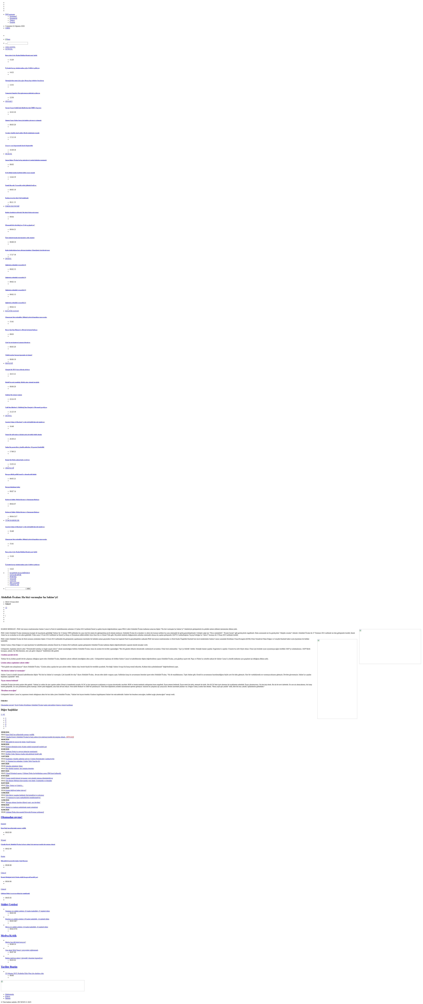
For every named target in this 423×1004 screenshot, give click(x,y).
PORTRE (13, 577)
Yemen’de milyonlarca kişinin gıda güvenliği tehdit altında (23, 434)
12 (6, 608)
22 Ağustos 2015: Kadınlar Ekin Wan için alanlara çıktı (24, 973)
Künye (7, 996)
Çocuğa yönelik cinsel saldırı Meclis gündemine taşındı (22, 133)
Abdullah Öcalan (37, 705)
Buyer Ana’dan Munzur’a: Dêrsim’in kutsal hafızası (21, 330)
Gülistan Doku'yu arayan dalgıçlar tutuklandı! (21, 751)
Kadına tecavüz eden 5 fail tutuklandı (16, 198)
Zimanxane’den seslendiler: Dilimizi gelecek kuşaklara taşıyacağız (26, 317)
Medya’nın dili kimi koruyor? (15, 942)
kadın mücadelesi (50, 705)
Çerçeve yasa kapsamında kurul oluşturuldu (19, 145)
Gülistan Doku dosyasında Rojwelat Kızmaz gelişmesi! (25, 812)
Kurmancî (13, 16)
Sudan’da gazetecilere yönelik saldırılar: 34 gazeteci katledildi (24, 447)
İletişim (7, 998)
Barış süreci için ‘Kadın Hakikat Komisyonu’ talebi (21, 55)
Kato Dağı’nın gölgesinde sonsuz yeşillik (20, 735)
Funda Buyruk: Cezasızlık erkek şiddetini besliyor (20, 185)
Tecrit (17, 705)
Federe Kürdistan (25, 705)
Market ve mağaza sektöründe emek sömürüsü (22, 807)
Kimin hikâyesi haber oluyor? (16, 790)
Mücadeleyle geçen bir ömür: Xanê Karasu (20, 742)
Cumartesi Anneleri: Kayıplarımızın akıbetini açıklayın (22, 93)
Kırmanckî (13, 18)
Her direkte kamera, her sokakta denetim (20, 768)
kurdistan (69, 705)
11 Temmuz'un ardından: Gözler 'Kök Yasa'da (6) (23, 761)
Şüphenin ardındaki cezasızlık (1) (15, 303)
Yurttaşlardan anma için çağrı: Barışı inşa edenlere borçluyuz (24, 80)
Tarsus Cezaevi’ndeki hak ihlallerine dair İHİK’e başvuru (23, 108)
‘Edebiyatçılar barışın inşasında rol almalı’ (18, 355)
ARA (28, 589)
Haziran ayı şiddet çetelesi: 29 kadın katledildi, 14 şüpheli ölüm (27, 919)
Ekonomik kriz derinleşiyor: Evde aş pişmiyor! (20, 225)
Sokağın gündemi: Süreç (14, 766)
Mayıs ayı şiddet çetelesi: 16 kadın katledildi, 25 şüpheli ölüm (26, 927)
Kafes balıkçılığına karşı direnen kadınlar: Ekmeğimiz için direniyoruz (27, 250)
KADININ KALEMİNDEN (20, 573)
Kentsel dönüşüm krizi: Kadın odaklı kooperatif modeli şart (26, 747)
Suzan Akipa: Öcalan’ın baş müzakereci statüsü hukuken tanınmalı (26, 160)
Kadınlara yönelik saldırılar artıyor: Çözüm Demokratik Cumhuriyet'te (30, 759)
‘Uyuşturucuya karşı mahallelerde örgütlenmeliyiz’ (23, 798)
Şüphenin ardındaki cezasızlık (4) (15, 265)
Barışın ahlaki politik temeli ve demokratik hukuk (20, 474)
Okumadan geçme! (7, 705)
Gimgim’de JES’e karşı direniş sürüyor (17, 369)
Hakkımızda (9, 994)
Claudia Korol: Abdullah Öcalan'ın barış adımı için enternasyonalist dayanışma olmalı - (40, 737)
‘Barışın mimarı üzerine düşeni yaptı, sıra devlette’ (23, 802)
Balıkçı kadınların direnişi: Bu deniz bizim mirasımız (22, 212)
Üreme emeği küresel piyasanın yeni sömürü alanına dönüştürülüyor (29, 778)
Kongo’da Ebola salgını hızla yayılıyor (17, 460)
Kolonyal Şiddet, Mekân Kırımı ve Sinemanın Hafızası (22, 499)
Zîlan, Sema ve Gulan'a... (14, 785)
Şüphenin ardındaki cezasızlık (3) (15, 277)
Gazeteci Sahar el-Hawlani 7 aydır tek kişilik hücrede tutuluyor (25, 422)
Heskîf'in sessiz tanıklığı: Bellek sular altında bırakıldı (22, 382)
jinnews (58, 705)
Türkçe (12, 20)
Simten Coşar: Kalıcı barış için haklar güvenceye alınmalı (23, 120)
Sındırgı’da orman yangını (13, 395)
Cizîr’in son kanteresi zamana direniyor (17, 342)
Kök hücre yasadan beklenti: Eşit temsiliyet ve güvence (25, 795)
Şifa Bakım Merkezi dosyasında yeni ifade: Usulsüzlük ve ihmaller (29, 781)
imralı (64, 705)
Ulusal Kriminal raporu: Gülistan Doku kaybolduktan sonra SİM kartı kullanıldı (33, 773)
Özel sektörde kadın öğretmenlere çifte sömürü (19, 238)
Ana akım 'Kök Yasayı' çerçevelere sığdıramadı (21, 950)
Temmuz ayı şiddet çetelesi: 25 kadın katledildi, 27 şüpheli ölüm (27, 911)
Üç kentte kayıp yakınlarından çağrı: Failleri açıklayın (22, 68)
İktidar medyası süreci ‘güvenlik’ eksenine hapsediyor (24, 958)
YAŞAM (13, 579)
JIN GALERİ (14, 583)
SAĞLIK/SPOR (15, 575)
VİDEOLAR (14, 585)
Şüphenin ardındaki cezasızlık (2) (15, 290)
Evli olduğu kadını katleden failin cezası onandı (20, 173)
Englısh (12, 22)
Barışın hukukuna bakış (12, 487)
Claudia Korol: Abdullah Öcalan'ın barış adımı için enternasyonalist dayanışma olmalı (28, 844)
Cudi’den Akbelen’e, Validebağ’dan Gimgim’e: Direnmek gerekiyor (26, 407)
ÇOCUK (13, 581)
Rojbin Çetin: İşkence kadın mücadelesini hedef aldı (24, 754)
